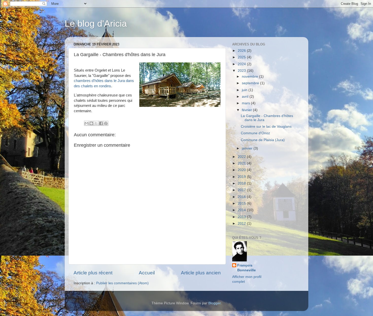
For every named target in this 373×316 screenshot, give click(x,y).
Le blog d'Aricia (96, 23)
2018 (242, 183)
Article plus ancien (201, 272)
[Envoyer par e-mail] (86, 123)
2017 (242, 190)
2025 (242, 57)
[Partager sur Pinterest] (105, 123)
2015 (242, 203)
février (247, 110)
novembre (250, 76)
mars (246, 103)
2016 (242, 197)
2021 (242, 163)
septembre (251, 83)
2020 (242, 170)
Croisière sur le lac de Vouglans (266, 126)
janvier (247, 148)
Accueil (147, 272)
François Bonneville (246, 267)
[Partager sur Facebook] (101, 123)
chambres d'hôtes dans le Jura (100, 81)
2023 (242, 71)
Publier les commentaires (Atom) (122, 283)
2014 (242, 210)
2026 (242, 51)
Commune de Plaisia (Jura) (263, 140)
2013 (242, 217)
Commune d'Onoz (255, 133)
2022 (242, 157)
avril (245, 96)
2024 (242, 64)
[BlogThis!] (91, 123)
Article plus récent (93, 272)
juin (245, 90)
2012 (242, 223)
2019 (242, 177)
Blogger (214, 303)
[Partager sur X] (96, 123)
